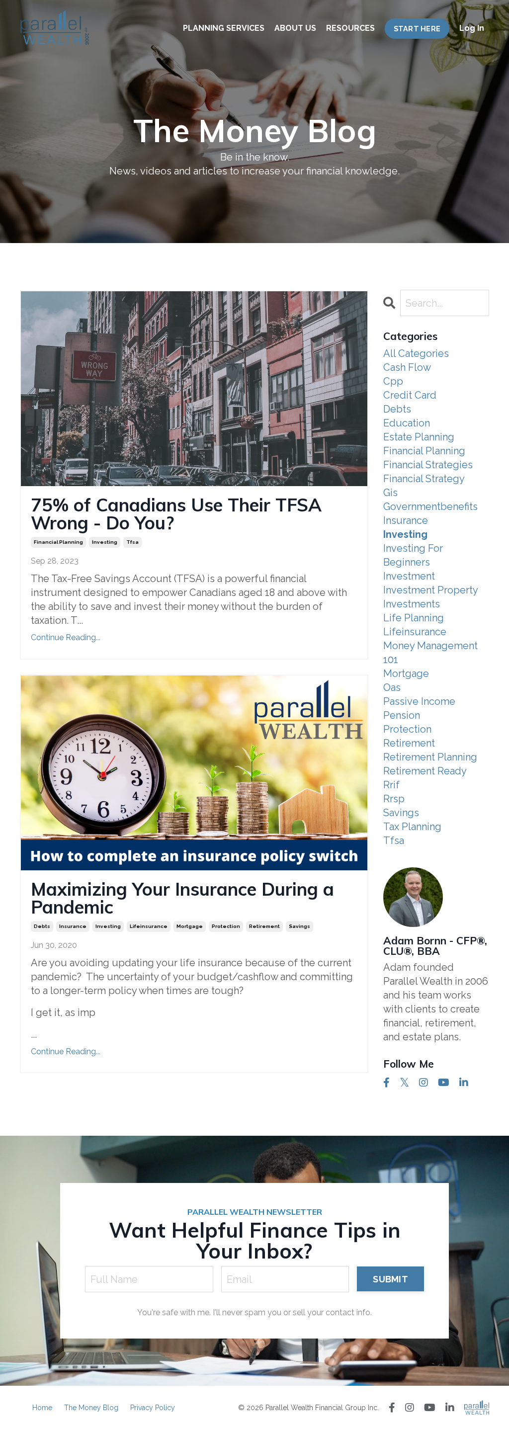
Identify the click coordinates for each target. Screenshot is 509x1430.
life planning (413, 618)
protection (226, 926)
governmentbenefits (430, 506)
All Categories (416, 353)
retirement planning (430, 757)
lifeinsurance (149, 926)
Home (42, 1408)
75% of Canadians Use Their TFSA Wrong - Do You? (176, 514)
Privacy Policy (152, 1408)
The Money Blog (91, 1408)
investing (104, 542)
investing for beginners (413, 555)
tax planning (412, 827)
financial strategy (424, 479)
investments (411, 604)
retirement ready (425, 771)
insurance (72, 926)
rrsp (394, 799)
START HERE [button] (417, 28)
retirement (264, 926)
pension (401, 715)
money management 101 (430, 653)
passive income (419, 701)
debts (42, 926)
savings (299, 926)
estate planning (418, 437)
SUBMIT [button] (390, 1279)
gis (390, 493)
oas (392, 687)
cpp (393, 381)
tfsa (132, 542)
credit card (409, 395)
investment (409, 576)
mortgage (189, 926)
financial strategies (428, 465)
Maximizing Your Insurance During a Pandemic (182, 898)
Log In (471, 28)
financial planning (58, 542)
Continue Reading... (65, 637)
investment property (430, 590)
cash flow (407, 367)
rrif (391, 785)
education (406, 423)
